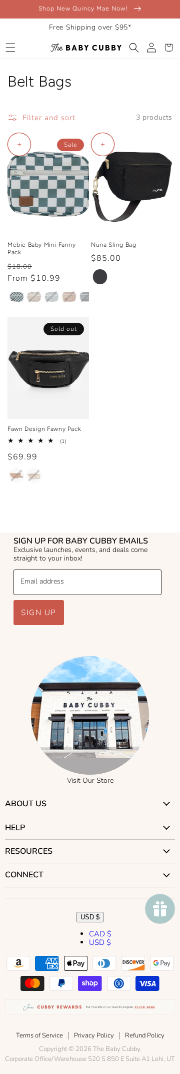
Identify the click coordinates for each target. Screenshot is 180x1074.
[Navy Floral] (86, 296)
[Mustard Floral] (34, 296)
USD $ (90, 917)
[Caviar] (100, 276)
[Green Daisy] (51, 296)
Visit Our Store (90, 780)
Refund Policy (144, 1035)
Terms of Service (39, 1035)
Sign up (38, 613)
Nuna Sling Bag (113, 244)
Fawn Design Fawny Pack (44, 428)
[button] (10, 48)
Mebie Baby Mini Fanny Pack (42, 248)
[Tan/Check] (34, 475)
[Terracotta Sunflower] (69, 296)
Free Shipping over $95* (90, 27)
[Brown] (16, 475)
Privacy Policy (94, 1035)
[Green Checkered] (16, 296)
